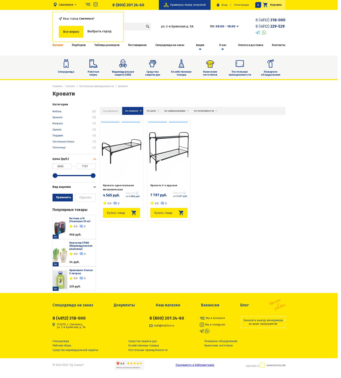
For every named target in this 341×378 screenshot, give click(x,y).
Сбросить (85, 197)
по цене (151, 110)
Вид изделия (61, 187)
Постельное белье (74, 141)
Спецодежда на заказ (169, 45)
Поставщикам (137, 45)
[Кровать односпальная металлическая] (121, 151)
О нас (222, 45)
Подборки (79, 45)
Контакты (278, 45)
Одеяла (74, 129)
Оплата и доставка (250, 45)
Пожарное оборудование (270, 73)
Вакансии (210, 305)
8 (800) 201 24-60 (128, 5)
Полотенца (74, 147)
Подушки (74, 135)
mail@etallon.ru (164, 325)
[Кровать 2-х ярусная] (168, 151)
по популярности (204, 110)
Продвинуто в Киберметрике (195, 365)
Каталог (70, 86)
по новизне (131, 110)
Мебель (74, 111)
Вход (224, 4)
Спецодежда (66, 71)
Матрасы (74, 123)
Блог (244, 305)
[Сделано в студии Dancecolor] (272, 366)
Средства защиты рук (152, 73)
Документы (124, 305)
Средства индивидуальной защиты (75, 350)
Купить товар (116, 212)
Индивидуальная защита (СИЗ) (123, 73)
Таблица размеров (107, 45)
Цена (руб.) (60, 159)
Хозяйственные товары (181, 73)
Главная (57, 86)
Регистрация (241, 4)
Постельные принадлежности (240, 73)
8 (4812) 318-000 (69, 318)
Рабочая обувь (93, 73)
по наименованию (174, 110)
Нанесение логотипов (210, 73)
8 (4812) (270, 20)
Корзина (271, 5)
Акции (200, 45)
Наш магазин (168, 305)
